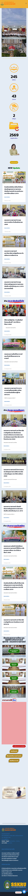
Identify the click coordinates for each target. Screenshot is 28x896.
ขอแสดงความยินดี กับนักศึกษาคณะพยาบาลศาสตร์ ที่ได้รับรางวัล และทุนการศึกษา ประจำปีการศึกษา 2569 (14, 549)
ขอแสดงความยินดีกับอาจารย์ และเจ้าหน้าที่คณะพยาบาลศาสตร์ (13, 356)
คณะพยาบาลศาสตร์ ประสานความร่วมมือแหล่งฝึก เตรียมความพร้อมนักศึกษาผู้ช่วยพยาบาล (13, 391)
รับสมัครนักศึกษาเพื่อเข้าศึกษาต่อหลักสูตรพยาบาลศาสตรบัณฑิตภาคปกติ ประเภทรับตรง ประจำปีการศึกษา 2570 (13, 190)
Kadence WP (18, 893)
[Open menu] (26, 3)
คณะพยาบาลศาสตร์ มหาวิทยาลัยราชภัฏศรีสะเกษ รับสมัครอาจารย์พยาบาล (14, 253)
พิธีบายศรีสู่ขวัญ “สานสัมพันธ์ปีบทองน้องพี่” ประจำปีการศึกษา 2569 (13, 322)
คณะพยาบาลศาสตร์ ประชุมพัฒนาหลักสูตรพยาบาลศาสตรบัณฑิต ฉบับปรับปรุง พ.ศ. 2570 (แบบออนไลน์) (14, 285)
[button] (4, 32)
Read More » (7, 197)
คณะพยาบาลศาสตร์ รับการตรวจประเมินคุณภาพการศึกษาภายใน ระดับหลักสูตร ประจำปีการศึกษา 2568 (14, 473)
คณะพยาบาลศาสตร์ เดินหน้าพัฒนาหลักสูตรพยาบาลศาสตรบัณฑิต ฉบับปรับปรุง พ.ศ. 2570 (13, 508)
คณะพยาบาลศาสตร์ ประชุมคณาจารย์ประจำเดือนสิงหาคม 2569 (13, 222)
